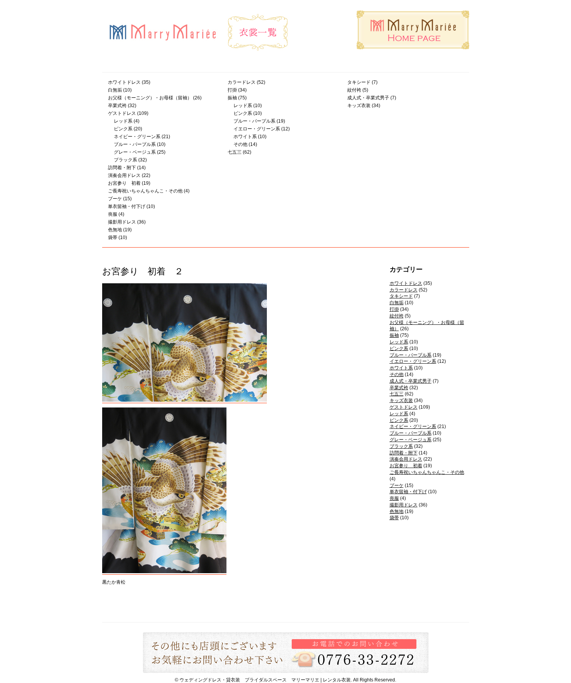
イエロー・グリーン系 (256, 129)
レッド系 (123, 121)
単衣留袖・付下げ (126, 206)
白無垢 (115, 90)
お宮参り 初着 (124, 183)
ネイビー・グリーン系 (137, 136)
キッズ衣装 (359, 105)
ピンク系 (123, 129)
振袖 (232, 98)
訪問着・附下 (122, 167)
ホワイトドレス (124, 82)
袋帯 (112, 237)
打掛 (232, 90)
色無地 (115, 229)
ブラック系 (125, 160)
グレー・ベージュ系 (135, 152)
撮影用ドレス (122, 222)
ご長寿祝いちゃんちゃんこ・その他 (145, 191)
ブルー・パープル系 (135, 144)
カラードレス (242, 82)
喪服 (112, 214)
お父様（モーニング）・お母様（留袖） (150, 98)
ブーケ (115, 198)
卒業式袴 (117, 105)
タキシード (359, 82)
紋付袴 (354, 90)
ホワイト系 (245, 136)
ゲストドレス (122, 113)
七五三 (235, 152)
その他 (240, 144)
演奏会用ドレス (124, 175)
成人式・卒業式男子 (368, 98)
